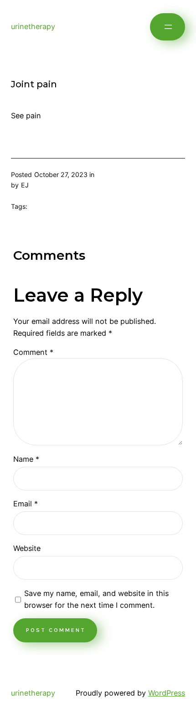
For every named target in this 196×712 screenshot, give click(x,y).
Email (25, 503)
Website (27, 548)
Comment (33, 352)
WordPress (166, 692)
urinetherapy (33, 26)
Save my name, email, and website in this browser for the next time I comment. (96, 599)
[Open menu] (167, 26)
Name (26, 459)
